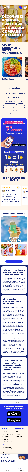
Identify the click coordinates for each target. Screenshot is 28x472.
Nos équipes (17, 434)
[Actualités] (20, 7)
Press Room (17, 433)
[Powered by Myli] (17, 402)
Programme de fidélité (7, 434)
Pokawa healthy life (7, 441)
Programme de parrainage (6, 437)
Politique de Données (7, 449)
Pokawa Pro (5, 439)
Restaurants (5, 433)
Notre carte (5, 431)
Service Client (18, 431)
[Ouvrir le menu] (25, 7)
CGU (3, 452)
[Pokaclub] (14, 145)
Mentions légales (6, 447)
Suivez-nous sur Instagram (14, 261)
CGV (3, 450)
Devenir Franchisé (19, 436)
